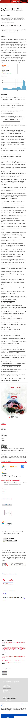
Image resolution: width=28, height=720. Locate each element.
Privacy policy (24, 703)
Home (2, 4)
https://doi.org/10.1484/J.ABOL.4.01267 (17, 119)
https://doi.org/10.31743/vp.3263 (8, 301)
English (3, 491)
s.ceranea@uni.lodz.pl (7, 688)
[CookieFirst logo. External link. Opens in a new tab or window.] (1, 705)
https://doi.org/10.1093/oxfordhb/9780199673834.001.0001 (13, 212)
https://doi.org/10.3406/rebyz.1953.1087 (17, 351)
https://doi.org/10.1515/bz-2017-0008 (9, 343)
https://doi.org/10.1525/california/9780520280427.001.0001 (13, 220)
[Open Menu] (1, 1)
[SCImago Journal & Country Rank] (9, 574)
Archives (6, 4)
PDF (4, 423)
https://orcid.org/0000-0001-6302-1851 (7, 22)
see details (9, 73)
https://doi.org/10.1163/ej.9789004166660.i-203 (11, 254)
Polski (3, 493)
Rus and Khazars (5, 653)
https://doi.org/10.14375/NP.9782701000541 (12, 365)
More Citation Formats (6, 461)
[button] (3, 704)
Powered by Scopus (9, 584)
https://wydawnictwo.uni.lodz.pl (9, 698)
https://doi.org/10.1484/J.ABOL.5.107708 (9, 329)
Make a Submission (6, 498)
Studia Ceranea (16, 2)
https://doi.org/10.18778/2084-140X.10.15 (12, 25)
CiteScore (11, 580)
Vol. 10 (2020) (12, 4)
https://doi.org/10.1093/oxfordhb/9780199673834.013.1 (12, 210)
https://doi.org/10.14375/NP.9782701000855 (10, 318)
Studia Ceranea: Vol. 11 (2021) (15, 484)
